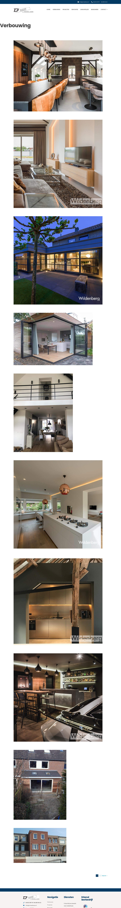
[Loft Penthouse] (58, 121)
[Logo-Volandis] (88, 904)
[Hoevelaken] (43, 374)
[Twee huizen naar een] (58, 461)
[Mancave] (58, 654)
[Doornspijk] (58, 41)
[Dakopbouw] (40, 829)
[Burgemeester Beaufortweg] (58, 217)
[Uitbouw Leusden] (53, 314)
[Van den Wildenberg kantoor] (58, 558)
